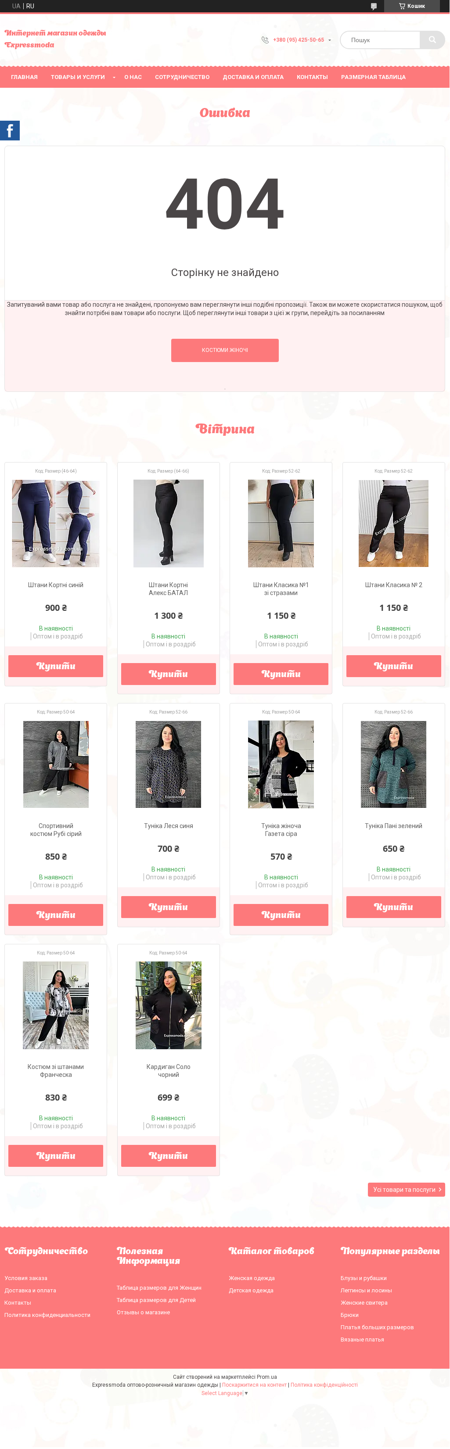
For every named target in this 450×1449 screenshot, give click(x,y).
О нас (133, 77)
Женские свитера (364, 1302)
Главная (24, 77)
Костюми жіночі (225, 350)
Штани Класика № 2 (393, 584)
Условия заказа (25, 1278)
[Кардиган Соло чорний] (169, 1005)
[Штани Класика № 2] (394, 523)
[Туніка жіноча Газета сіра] (281, 764)
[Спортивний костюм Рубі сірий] (56, 764)
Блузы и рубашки (364, 1278)
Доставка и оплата (253, 77)
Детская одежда (251, 1290)
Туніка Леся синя (168, 825)
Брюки (350, 1315)
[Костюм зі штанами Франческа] (56, 1005)
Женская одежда (252, 1278)
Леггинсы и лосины (366, 1290)
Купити (56, 667)
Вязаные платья (362, 1339)
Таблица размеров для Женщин (159, 1287)
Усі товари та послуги (404, 1189)
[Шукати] (432, 40)
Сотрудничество (182, 77)
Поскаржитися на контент (254, 1385)
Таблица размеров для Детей (156, 1300)
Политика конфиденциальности (47, 1315)
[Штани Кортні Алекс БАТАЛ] (169, 523)
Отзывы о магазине (143, 1312)
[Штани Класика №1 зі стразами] (281, 523)
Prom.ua (267, 1377)
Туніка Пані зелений (393, 825)
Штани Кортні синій (55, 584)
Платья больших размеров (377, 1327)
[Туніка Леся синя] (169, 764)
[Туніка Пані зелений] (394, 764)
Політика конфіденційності (324, 1385)
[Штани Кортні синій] (56, 523)
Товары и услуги (78, 77)
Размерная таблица (373, 77)
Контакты (312, 77)
